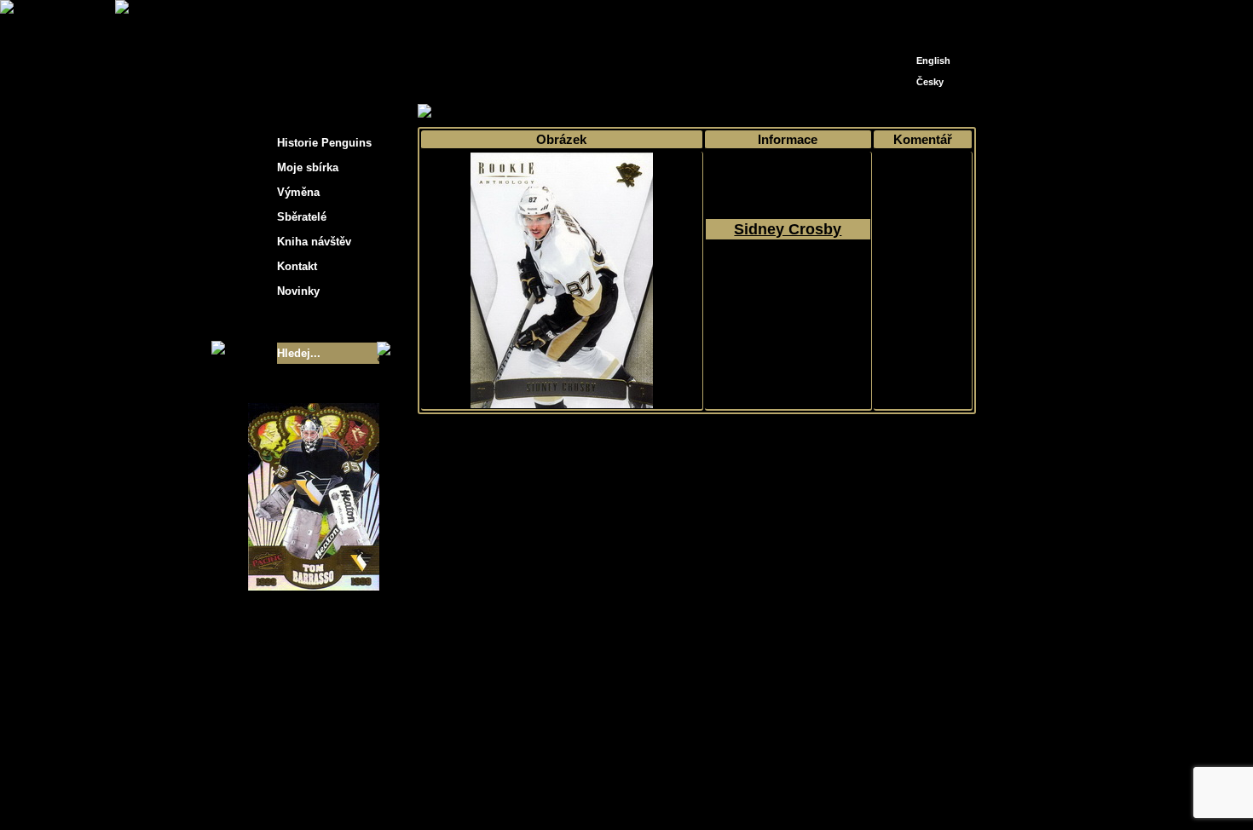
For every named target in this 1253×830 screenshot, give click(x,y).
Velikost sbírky (291, 322)
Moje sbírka (478, 112)
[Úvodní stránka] (904, 15)
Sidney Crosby (787, 229)
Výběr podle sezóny (570, 112)
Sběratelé (301, 216)
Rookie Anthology (779, 112)
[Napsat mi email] (930, 19)
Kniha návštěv (314, 241)
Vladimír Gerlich (699, 793)
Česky (930, 82)
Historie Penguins (324, 142)
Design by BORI (792, 793)
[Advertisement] (1129, 272)
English (933, 60)
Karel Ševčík (749, 781)
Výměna (298, 192)
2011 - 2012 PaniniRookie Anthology (788, 290)
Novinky (298, 291)
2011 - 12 (655, 112)
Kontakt (297, 266)
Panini (706, 112)
